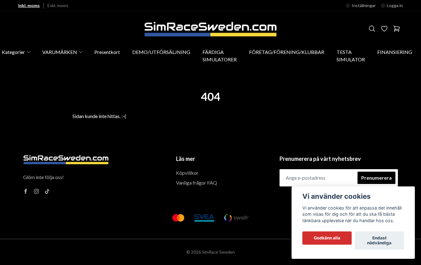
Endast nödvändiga (379, 241)
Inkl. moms (29, 5)
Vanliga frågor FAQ (196, 183)
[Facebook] (25, 191)
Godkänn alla (327, 238)
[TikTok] (47, 191)
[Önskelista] (384, 28)
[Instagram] (36, 191)
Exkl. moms (57, 5)
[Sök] (372, 28)
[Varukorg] (396, 28)
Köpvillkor (187, 173)
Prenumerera (376, 178)
